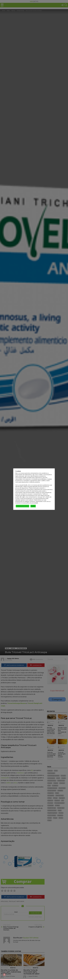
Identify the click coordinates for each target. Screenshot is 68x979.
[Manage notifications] (4, 974)
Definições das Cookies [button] (22, 506)
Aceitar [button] (33, 506)
